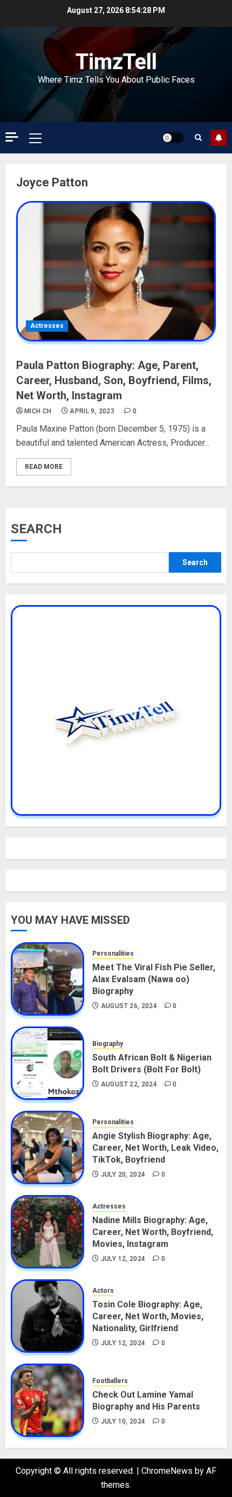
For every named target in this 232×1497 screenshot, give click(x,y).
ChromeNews (167, 1471)
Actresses (47, 326)
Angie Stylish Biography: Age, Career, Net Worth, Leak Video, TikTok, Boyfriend (155, 1148)
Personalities (113, 953)
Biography (107, 1044)
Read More (44, 467)
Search (36, 528)
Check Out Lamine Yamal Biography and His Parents (146, 1400)
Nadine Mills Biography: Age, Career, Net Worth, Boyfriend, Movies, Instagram (152, 1232)
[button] (35, 138)
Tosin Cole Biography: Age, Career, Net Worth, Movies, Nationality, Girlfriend (147, 1316)
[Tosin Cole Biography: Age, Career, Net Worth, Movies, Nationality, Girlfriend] (47, 1316)
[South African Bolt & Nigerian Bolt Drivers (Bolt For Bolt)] (47, 1063)
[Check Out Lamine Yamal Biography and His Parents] (47, 1400)
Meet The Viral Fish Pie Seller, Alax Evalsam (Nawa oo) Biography (153, 979)
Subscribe (218, 138)
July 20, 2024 (123, 1174)
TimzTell (116, 62)
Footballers (110, 1381)
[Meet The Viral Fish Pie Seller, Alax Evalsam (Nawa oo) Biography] (47, 979)
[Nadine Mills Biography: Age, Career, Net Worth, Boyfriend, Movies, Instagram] (47, 1232)
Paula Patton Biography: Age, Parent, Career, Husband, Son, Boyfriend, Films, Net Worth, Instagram (113, 380)
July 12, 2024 (123, 1259)
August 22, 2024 (129, 1084)
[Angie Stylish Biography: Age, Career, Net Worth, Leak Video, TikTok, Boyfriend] (47, 1147)
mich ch (38, 411)
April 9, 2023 (92, 411)
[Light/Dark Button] (172, 137)
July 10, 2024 (123, 1421)
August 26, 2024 (129, 1006)
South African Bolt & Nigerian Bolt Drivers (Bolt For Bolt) (151, 1063)
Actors (103, 1290)
